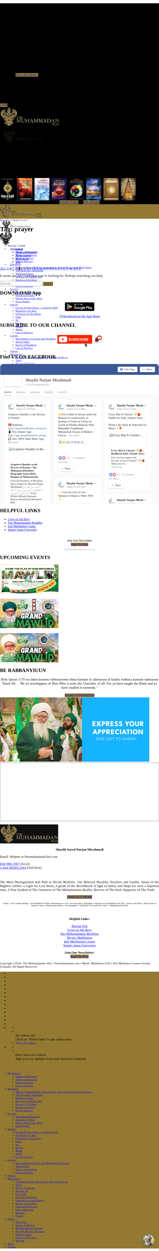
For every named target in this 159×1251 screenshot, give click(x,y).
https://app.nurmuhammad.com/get (27, 435)
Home (3, 220)
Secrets (14, 289)
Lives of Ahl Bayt (19, 519)
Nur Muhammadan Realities (25, 522)
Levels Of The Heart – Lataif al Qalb (37, 307)
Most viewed (23, 255)
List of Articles (24, 261)
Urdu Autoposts (25, 1209)
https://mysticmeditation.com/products (29, 428)
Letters (14, 335)
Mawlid (20, 1240)
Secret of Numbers (26, 344)
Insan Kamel (23, 301)
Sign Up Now (79, 544)
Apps (19, 360)
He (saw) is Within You (29, 1101)
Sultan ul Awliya (25, 1225)
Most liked (22, 258)
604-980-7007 (10, 864)
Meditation (14, 1073)
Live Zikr (21, 1194)
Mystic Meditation (79, 938)
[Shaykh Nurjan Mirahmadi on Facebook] (13, 377)
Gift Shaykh (91, 202)
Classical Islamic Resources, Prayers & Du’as (42, 1181)
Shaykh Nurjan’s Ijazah (29, 1228)
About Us (21, 1222)
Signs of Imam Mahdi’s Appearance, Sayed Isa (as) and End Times (54, 1091)
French (19, 1215)
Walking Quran (24, 273)
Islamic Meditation (27, 1076)
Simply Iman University (22, 529)
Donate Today (69, 202)
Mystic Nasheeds (25, 363)
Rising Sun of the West (29, 298)
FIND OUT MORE (79, 897)
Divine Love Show (26, 1203)
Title (18, 262)
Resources (14, 1178)
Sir (17, 320)
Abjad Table (23, 341)
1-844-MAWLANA (13, 868)
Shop (11, 1243)
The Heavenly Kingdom (29, 1095)
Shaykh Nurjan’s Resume (30, 1231)
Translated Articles (26, 1206)
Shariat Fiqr (80, 926)
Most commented (26, 252)
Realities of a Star (26, 310)
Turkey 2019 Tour (26, 1237)
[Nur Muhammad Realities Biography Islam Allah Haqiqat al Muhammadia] (79, 136)
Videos (14, 351)
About (11, 1218)
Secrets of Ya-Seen (26, 279)
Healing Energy (25, 1082)
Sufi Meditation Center (22, 526)
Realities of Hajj (25, 1119)
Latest (19, 248)
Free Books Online (26, 1197)
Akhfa (19, 329)
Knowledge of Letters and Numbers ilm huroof (42, 338)
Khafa (19, 1150)
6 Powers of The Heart (28, 313)
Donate (12, 1246)
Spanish (20, 1212)
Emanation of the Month (30, 1200)
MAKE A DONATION (79, 695)
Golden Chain (24, 1234)
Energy (14, 304)
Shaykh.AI (22, 1191)
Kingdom (15, 264)
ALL (3, 268)
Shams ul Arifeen (25, 1107)
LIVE (3, 105)
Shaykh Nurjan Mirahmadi (48, 380)
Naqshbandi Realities (28, 1116)
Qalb (18, 317)
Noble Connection (26, 1079)
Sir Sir (19, 1147)
